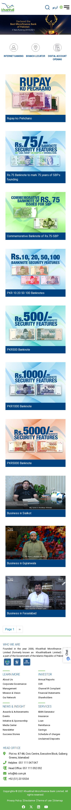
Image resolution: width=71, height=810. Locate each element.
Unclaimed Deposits (49, 738)
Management (10, 688)
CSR (40, 684)
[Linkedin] (38, 807)
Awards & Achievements (16, 711)
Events (6, 716)
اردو (55, 7)
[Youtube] (46, 807)
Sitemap (58, 800)
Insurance (43, 716)
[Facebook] (24, 807)
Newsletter (8, 729)
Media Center (10, 725)
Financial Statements (49, 693)
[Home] (7, 7)
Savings (42, 729)
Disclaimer (29, 800)
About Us (8, 679)
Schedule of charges (49, 734)
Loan (41, 720)
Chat (67, 653)
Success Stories (11, 734)
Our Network (9, 697)
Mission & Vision (11, 693)
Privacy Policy (14, 800)
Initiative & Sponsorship (15, 720)
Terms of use (45, 800)
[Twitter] (31, 807)
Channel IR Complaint (49, 688)
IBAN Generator (46, 711)
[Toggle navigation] (67, 7)
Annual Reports (46, 679)
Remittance (44, 725)
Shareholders (45, 697)
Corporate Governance (14, 684)
